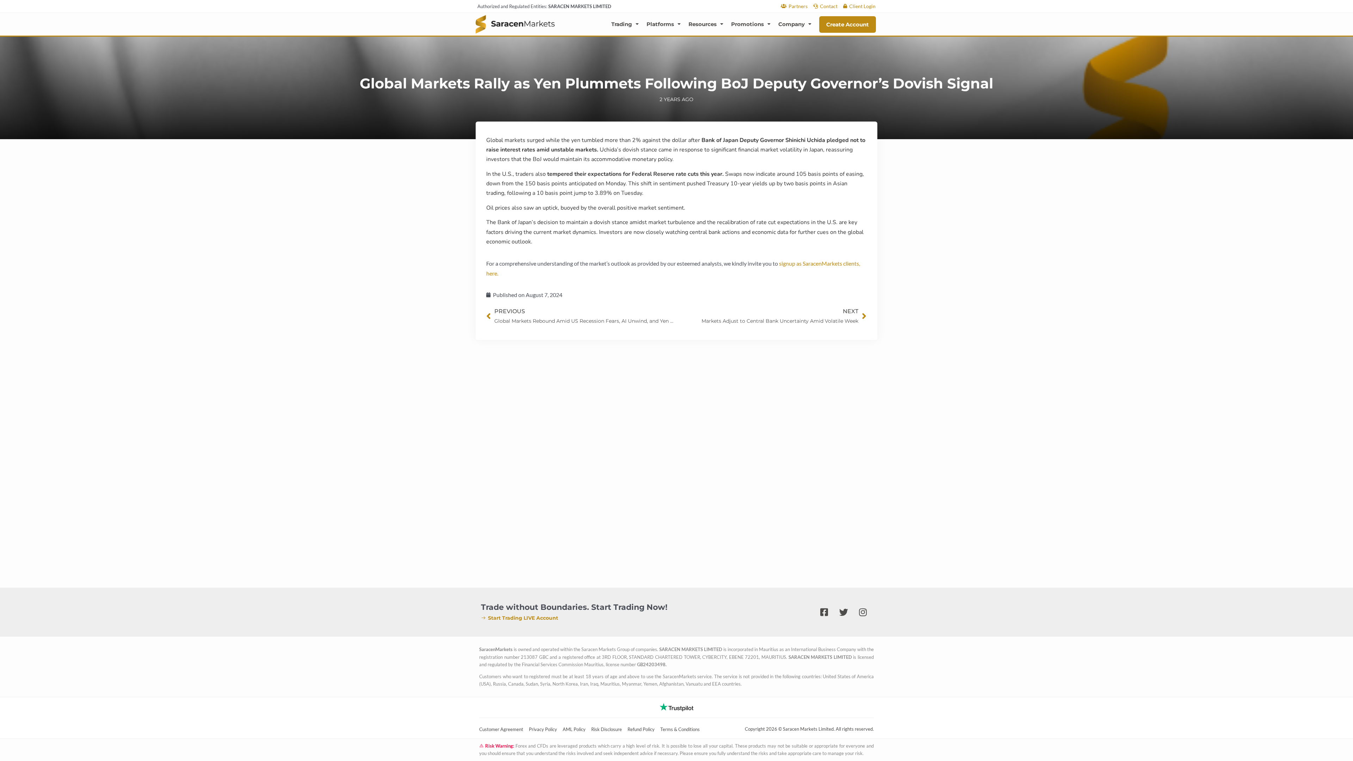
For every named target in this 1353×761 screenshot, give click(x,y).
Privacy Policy (543, 729)
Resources (702, 24)
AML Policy (574, 729)
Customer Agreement (501, 729)
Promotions (747, 24)
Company (791, 24)
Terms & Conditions (680, 729)
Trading (621, 24)
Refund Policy (641, 729)
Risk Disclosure (606, 729)
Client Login (862, 6)
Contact (829, 6)
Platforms (660, 24)
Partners (798, 6)
